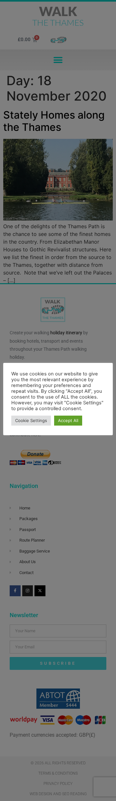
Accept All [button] (68, 420)
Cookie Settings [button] (31, 420)
